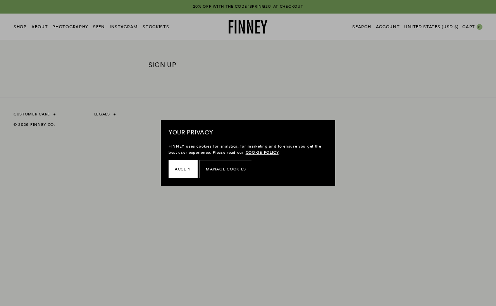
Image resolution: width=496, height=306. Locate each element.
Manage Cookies (226, 169)
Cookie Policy (262, 152)
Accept (183, 169)
